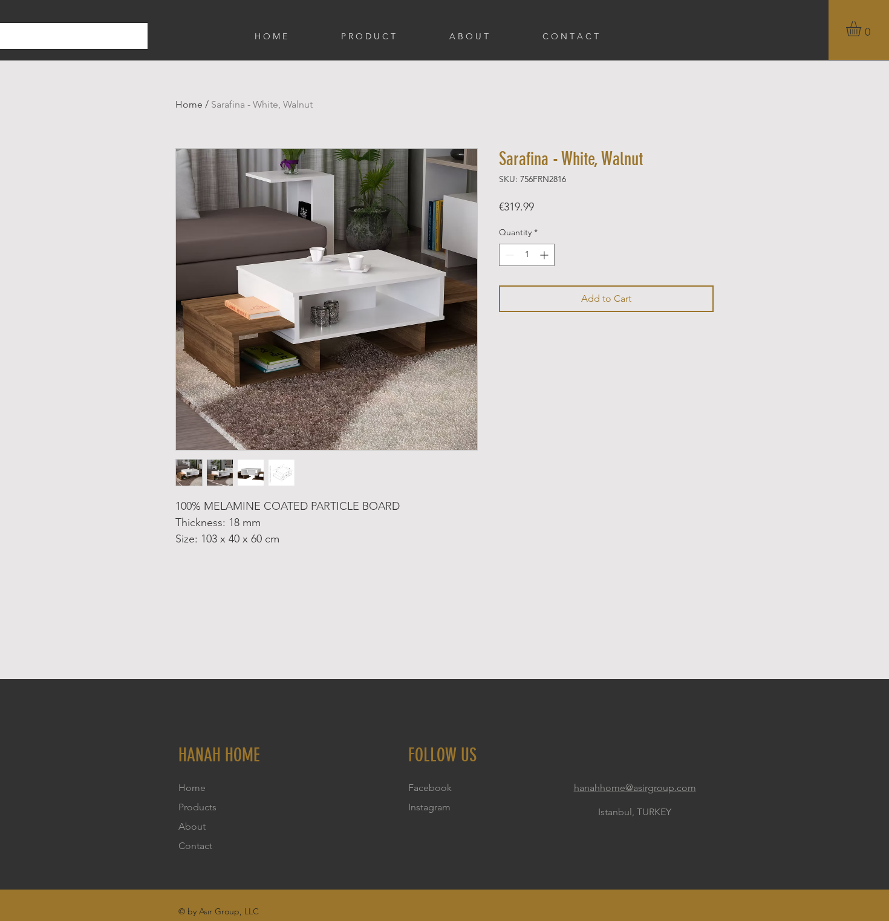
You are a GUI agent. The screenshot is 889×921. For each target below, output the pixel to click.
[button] (862, 28)
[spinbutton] (527, 254)
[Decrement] (508, 254)
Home (189, 104)
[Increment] (545, 254)
